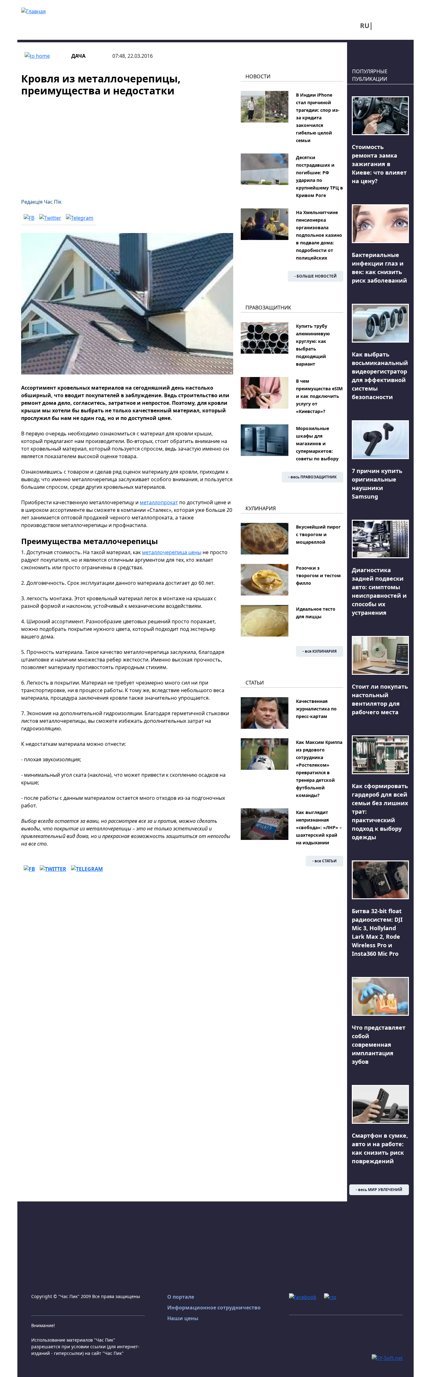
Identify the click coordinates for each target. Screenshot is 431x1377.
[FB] (29, 217)
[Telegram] (79, 217)
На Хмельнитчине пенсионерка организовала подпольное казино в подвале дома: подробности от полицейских (319, 235)
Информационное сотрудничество (214, 1307)
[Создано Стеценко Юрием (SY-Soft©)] (387, 1357)
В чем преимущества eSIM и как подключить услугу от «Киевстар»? (319, 396)
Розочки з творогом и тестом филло (318, 575)
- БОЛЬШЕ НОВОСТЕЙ (315, 276)
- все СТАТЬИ (324, 861)
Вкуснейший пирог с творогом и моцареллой (318, 534)
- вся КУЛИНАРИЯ (320, 651)
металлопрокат (159, 502)
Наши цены (182, 1318)
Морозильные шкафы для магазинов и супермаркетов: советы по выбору (317, 443)
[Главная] (33, 10)
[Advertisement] (127, 143)
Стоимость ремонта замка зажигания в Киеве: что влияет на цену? (379, 164)
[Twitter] (50, 217)
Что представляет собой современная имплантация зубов (378, 1044)
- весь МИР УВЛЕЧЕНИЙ (379, 1189)
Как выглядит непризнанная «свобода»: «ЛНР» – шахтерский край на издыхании (319, 827)
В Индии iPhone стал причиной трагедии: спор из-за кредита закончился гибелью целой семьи (317, 117)
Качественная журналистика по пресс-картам (316, 708)
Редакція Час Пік (41, 201)
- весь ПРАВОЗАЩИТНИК (312, 477)
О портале (180, 1296)
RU (364, 25)
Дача (78, 55)
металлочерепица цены (171, 552)
